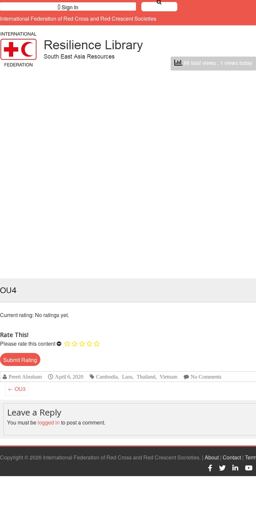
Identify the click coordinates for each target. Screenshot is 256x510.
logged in (49, 422)
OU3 (17, 389)
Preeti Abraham (25, 377)
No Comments (206, 377)
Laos (127, 377)
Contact (232, 457)
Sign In (69, 7)
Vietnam (168, 377)
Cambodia (107, 377)
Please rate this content (27, 343)
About (212, 457)
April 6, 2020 (69, 376)
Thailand (146, 377)
